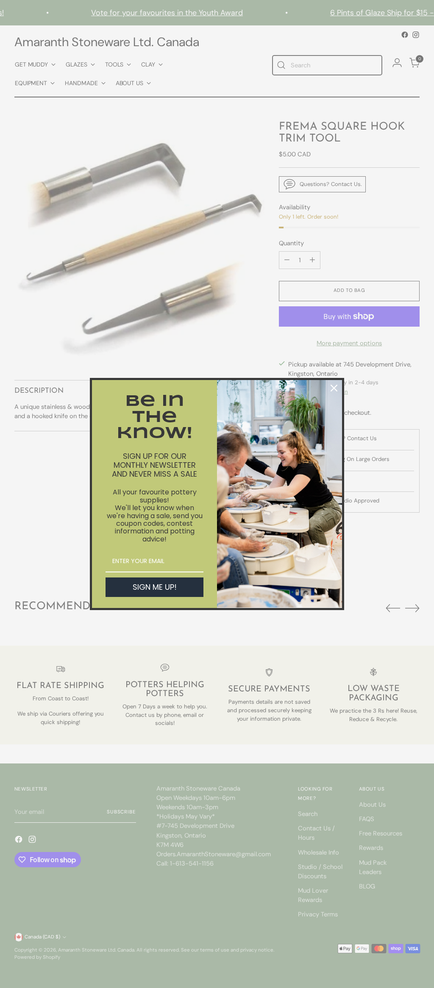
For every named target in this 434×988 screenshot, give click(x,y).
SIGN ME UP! (155, 587)
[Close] (334, 388)
